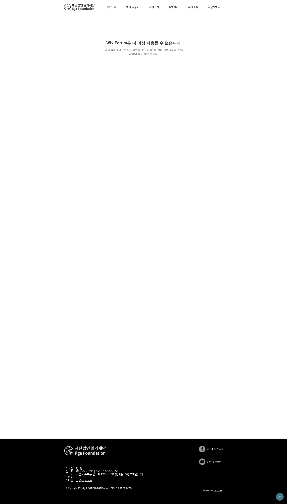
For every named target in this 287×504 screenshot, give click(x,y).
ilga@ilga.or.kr (84, 480)
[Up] (280, 497)
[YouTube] (202, 461)
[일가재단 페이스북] (202, 449)
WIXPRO (218, 491)
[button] (111, 7)
